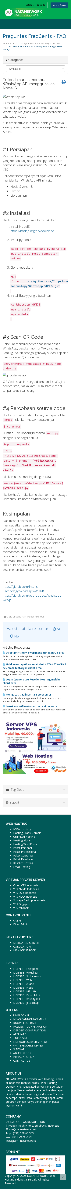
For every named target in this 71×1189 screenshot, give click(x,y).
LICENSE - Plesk (23, 987)
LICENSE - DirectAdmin (27, 995)
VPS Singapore (22, 904)
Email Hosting (21, 867)
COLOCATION (22, 946)
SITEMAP (19, 1049)
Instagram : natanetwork (21, 1140)
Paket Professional (24, 851)
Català (29, 4)
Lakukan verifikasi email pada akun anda (31, 706)
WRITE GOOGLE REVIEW (28, 1045)
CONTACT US (21, 1060)
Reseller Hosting (23, 863)
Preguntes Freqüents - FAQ (35, 43)
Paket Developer (23, 859)
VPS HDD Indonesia (25, 896)
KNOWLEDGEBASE (25, 1023)
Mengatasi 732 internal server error (28, 694)
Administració (10, 43)
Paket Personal (22, 848)
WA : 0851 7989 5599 (19, 1137)
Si (58, 629)
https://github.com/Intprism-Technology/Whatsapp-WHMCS (25, 588)
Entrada (41, 4)
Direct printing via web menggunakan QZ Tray (34, 652)
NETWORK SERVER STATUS (30, 1041)
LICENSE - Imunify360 (26, 999)
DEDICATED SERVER (26, 943)
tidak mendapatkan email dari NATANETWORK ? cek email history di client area (34, 666)
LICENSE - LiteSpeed (25, 969)
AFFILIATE (19, 1034)
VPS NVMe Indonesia (26, 889)
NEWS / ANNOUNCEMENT (29, 1019)
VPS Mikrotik (21, 908)
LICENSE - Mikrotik (24, 991)
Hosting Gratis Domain (27, 833)
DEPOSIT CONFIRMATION (29, 1030)
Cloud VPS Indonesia (25, 885)
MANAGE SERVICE (24, 950)
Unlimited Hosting (24, 836)
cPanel (17, 920)
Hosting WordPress (25, 844)
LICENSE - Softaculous (27, 976)
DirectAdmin (20, 924)
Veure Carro (59, 5)
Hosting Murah (22, 840)
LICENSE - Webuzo (24, 980)
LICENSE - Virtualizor (25, 972)
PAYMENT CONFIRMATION (30, 1026)
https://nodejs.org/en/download (32, 231)
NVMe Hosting (22, 829)
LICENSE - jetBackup (26, 1002)
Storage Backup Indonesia (29, 900)
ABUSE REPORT (23, 1053)
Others (56, 43)
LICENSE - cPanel (23, 984)
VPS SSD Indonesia (25, 893)
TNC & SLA (20, 1038)
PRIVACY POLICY (23, 1057)
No (16, 636)
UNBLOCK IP (21, 1015)
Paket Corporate (23, 855)
